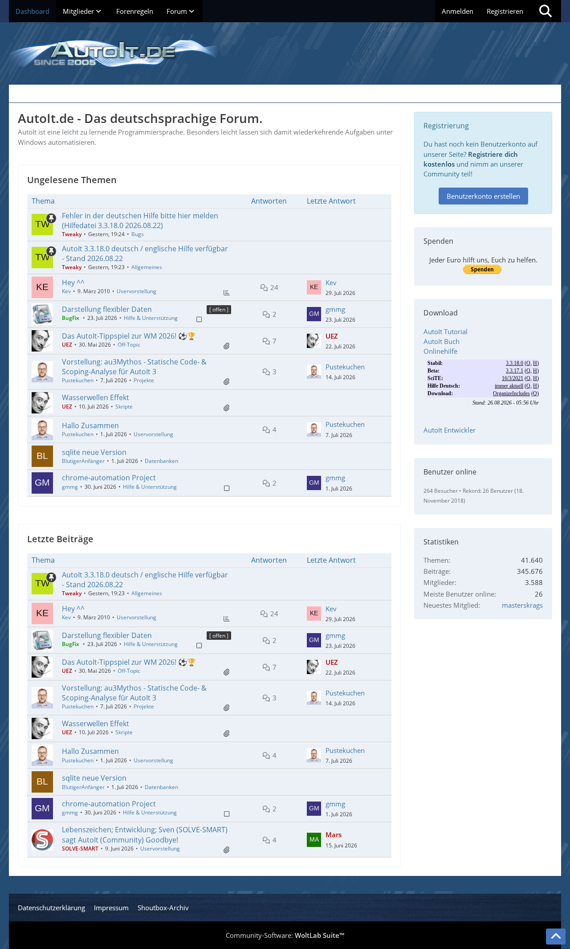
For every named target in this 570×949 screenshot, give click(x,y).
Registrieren (505, 11)
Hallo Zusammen (90, 425)
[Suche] (545, 11)
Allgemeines (146, 267)
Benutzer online (449, 472)
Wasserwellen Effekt (95, 397)
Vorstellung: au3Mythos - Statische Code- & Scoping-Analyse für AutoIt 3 (134, 366)
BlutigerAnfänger (83, 461)
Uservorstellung (136, 291)
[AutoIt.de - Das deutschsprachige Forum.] (285, 53)
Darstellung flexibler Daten (107, 309)
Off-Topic (129, 344)
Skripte (124, 406)
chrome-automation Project (109, 478)
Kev (66, 291)
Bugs (137, 234)
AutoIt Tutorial (445, 331)
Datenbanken (161, 461)
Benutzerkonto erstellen (483, 196)
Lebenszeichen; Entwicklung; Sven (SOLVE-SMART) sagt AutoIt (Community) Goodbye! (145, 834)
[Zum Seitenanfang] (556, 937)
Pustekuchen (78, 380)
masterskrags (522, 605)
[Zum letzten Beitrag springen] (314, 287)
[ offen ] (218, 309)
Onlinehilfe (440, 351)
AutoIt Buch (441, 341)
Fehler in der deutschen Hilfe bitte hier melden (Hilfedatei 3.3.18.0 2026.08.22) (140, 220)
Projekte (144, 380)
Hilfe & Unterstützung (151, 318)
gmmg (335, 309)
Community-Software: (285, 935)
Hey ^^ (73, 282)
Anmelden (457, 11)
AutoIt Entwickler (449, 429)
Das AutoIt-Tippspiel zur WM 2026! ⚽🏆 (129, 336)
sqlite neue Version (94, 452)
